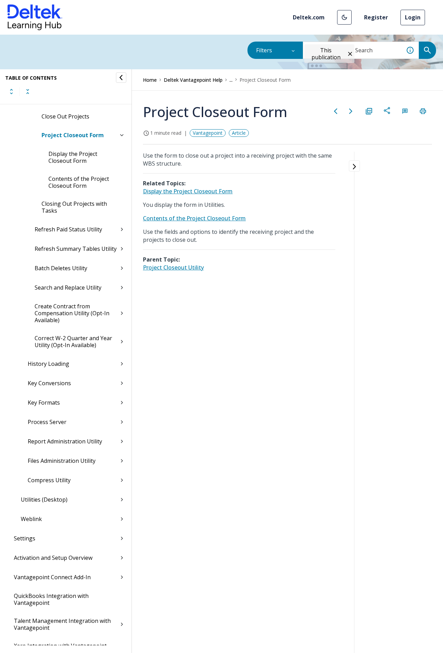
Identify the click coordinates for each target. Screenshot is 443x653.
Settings (24, 538)
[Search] (427, 50)
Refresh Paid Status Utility (68, 229)
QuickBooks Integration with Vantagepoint (51, 599)
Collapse (27, 91)
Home (150, 80)
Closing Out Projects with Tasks (74, 207)
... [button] (231, 80)
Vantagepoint (208, 133)
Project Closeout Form (73, 135)
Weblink (31, 518)
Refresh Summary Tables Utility (76, 248)
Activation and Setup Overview (53, 557)
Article (239, 133)
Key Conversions (49, 383)
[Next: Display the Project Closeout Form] (351, 111)
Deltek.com (309, 17)
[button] (344, 17)
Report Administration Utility (65, 441)
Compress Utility (49, 480)
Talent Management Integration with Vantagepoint (62, 624)
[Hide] (121, 77)
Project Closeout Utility (173, 267)
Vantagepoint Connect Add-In (52, 577)
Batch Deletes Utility (61, 268)
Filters (264, 50)
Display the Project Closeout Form (72, 157)
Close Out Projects (65, 116)
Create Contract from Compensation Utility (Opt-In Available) (72, 313)
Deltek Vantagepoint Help (193, 80)
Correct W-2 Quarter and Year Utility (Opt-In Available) (73, 341)
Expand (11, 91)
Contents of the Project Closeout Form (78, 182)
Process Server (47, 421)
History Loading (48, 363)
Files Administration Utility (62, 460)
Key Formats (44, 402)
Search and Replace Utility (68, 287)
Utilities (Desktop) (44, 499)
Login (413, 17)
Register (376, 17)
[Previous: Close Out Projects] (336, 111)
